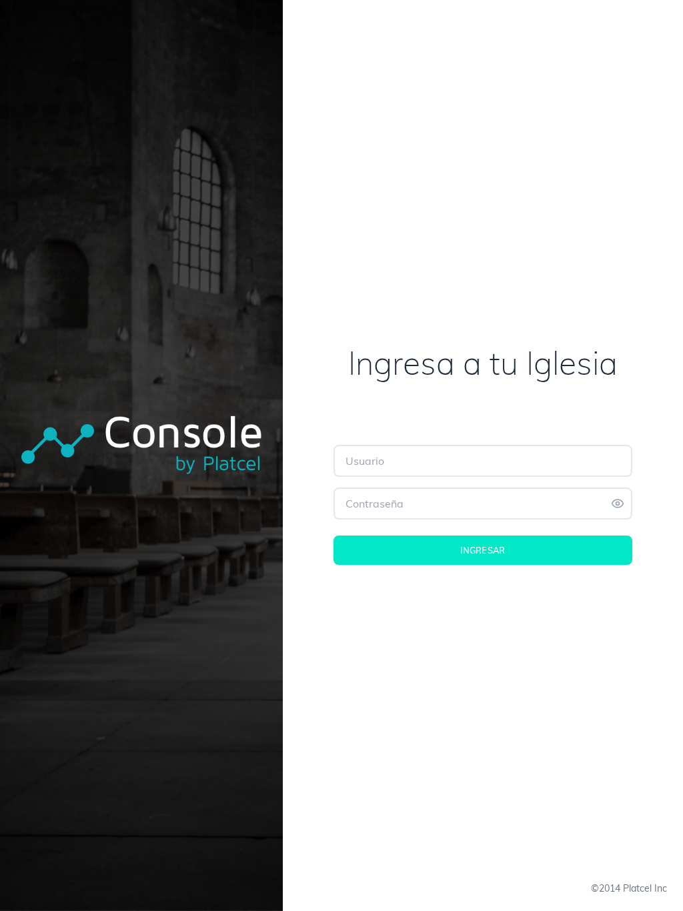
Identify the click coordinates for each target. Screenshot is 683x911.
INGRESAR (483, 550)
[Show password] (617, 503)
